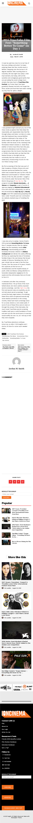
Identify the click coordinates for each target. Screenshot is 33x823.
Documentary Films (22, 336)
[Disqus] (16, 402)
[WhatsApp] (22, 482)
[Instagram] (3, 761)
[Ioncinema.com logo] (17, 3)
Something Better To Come (17, 338)
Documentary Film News (9, 336)
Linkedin (7, 768)
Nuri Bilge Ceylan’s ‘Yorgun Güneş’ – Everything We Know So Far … (21, 535)
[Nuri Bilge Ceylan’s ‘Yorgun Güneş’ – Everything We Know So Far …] (6, 535)
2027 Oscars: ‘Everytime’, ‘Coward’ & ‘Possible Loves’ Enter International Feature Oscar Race (20, 511)
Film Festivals (16, 36)
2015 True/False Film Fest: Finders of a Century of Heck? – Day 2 (24, 349)
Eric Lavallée (7, 588)
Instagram (7, 761)
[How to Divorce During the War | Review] (6, 542)
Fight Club (23, 288)
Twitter (7, 758)
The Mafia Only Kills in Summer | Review (8, 347)
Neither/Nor (5, 338)
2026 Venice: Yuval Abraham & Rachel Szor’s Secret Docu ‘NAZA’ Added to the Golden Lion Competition (21, 527)
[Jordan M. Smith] (16, 361)
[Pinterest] (18, 482)
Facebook (7, 754)
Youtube (7, 765)
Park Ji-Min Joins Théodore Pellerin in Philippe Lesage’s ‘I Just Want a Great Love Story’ (21, 519)
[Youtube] (3, 765)
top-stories (5, 340)
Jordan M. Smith (18, 54)
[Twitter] (14, 482)
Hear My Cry (19, 181)
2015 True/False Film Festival (15, 334)
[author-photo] (3, 588)
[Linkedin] (3, 768)
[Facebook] (10, 482)
